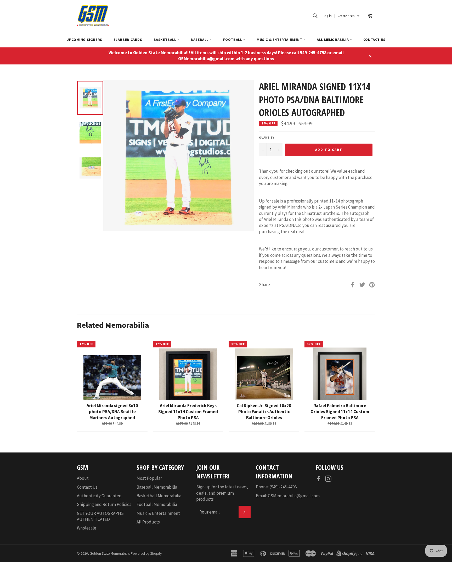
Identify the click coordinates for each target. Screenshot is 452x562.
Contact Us (374, 39)
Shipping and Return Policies (104, 504)
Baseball (200, 39)
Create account (348, 16)
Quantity (266, 137)
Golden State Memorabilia (109, 553)
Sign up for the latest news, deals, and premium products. (222, 493)
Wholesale (86, 528)
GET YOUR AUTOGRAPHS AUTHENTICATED (100, 516)
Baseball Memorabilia (157, 487)
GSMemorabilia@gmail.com (294, 496)
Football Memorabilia (157, 504)
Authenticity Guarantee (99, 496)
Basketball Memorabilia (159, 496)
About (83, 478)
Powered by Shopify (146, 553)
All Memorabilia (333, 39)
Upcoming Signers (84, 39)
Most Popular (149, 478)
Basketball (165, 39)
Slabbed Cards (128, 39)
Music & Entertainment (280, 39)
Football (233, 39)
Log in (327, 16)
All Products (148, 522)
